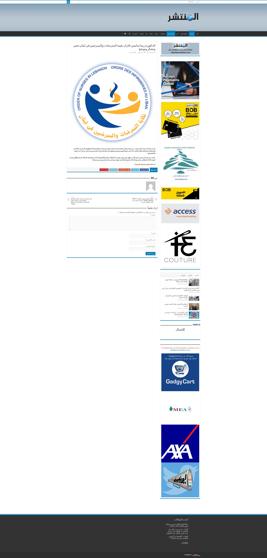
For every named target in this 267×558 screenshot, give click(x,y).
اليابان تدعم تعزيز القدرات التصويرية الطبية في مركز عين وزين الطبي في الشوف (177, 531)
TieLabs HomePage (197, 33)
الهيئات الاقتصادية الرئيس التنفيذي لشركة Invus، (178, 537)
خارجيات (134, 33)
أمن (177, 33)
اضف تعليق (140, 52)
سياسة (192, 33)
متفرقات (162, 33)
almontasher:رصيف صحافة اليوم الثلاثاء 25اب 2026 (176, 281)
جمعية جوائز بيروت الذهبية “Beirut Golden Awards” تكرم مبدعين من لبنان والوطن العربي (142, 199)
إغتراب (141, 33)
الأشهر (190, 275)
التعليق (153, 215)
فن (146, 33)
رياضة (156, 33)
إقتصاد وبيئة (171, 33)
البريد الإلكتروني (150, 240)
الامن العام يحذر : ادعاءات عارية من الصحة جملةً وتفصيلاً (176, 313)
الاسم (153, 233)
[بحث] (68, 1)
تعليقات (183, 275)
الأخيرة (197, 275)
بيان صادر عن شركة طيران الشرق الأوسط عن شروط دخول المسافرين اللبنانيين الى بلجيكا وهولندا (81, 200)
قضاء (151, 33)
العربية (197, 2)
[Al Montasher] (183, 16)
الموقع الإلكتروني (150, 246)
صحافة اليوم (184, 33)
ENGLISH (191, 2)
